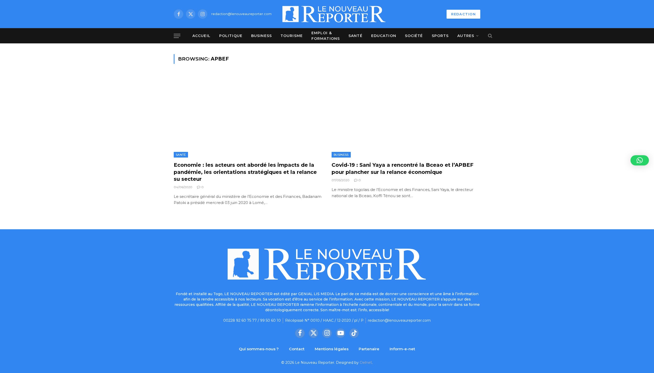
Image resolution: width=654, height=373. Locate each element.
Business (261, 35)
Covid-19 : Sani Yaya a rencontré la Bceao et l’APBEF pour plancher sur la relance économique (402, 168)
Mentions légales (331, 348)
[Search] (489, 36)
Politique (230, 35)
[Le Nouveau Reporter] (334, 14)
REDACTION (463, 14)
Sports (440, 35)
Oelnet (366, 362)
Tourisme (292, 35)
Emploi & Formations (325, 36)
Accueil (201, 35)
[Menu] (177, 36)
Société (414, 35)
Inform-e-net (402, 348)
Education (383, 35)
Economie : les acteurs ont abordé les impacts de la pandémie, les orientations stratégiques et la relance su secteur (245, 172)
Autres (465, 35)
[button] (639, 160)
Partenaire (369, 348)
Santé (355, 35)
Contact (297, 348)
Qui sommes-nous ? (259, 348)
